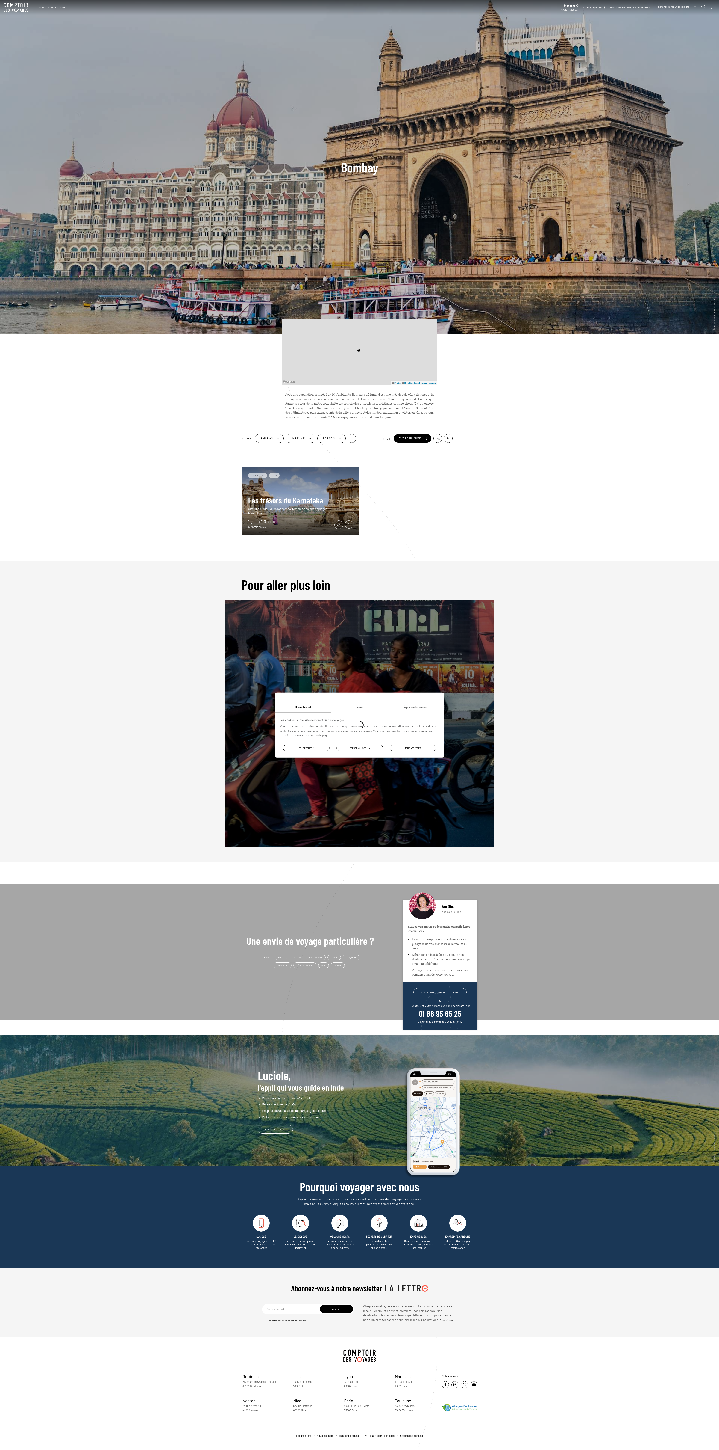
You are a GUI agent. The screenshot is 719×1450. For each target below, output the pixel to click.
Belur (281, 957)
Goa (323, 965)
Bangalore (351, 957)
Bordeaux (251, 1376)
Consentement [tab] (303, 706)
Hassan (338, 965)
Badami (266, 957)
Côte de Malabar (305, 965)
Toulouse (403, 1400)
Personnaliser (358, 747)
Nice (297, 1400)
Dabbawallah (316, 957)
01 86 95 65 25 (440, 1013)
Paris (348, 1400)
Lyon (348, 1376)
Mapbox (398, 382)
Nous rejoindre (325, 1435)
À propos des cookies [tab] (415, 706)
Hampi (334, 957)
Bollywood (282, 965)
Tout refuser (306, 747)
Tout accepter (413, 747)
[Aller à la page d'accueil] (17, 7)
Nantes (248, 1400)
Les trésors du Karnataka (285, 500)
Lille (297, 1376)
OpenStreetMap (411, 382)
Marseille (403, 1376)
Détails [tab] (359, 706)
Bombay (296, 957)
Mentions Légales (349, 1435)
